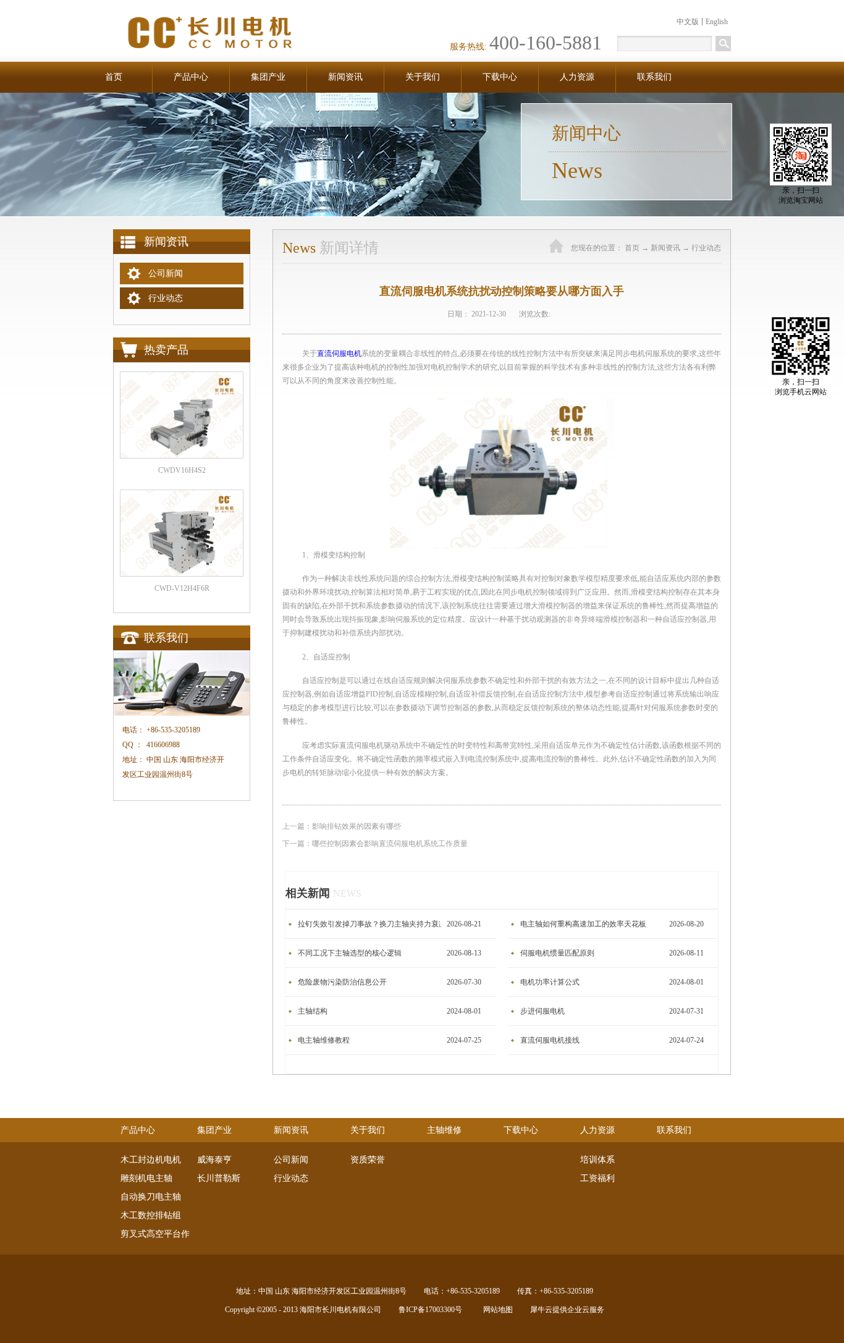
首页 (113, 77)
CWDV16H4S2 (182, 470)
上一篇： (341, 826)
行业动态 (706, 248)
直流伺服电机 (339, 353)
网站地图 (496, 1309)
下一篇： (375, 843)
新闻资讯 (665, 248)
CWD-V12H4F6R (181, 588)
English (717, 21)
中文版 (688, 21)
